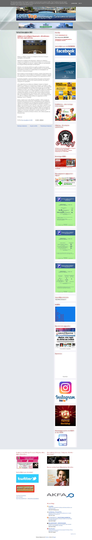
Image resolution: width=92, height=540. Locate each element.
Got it (80, 3)
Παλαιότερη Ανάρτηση (46, 126)
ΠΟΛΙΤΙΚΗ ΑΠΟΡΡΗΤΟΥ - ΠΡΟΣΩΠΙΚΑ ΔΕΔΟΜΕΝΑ (27, 498)
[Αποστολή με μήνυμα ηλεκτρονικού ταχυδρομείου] (36, 120)
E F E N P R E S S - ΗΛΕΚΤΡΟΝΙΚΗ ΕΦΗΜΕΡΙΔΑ (59, 517)
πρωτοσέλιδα (63, 348)
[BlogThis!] (37, 120)
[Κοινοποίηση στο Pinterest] (42, 120)
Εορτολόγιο (65, 376)
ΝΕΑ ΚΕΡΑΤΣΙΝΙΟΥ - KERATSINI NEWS (57, 523)
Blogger (54, 537)
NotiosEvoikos (52, 528)
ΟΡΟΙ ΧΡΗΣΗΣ (19, 497)
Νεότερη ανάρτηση (22, 126)
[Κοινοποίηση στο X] (39, 120)
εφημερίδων (69, 348)
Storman (47, 537)
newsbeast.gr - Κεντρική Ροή (55, 511)
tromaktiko (51, 506)
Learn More (74, 3)
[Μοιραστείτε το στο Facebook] (41, 120)
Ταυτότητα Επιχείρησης (21, 495)
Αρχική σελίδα (33, 126)
